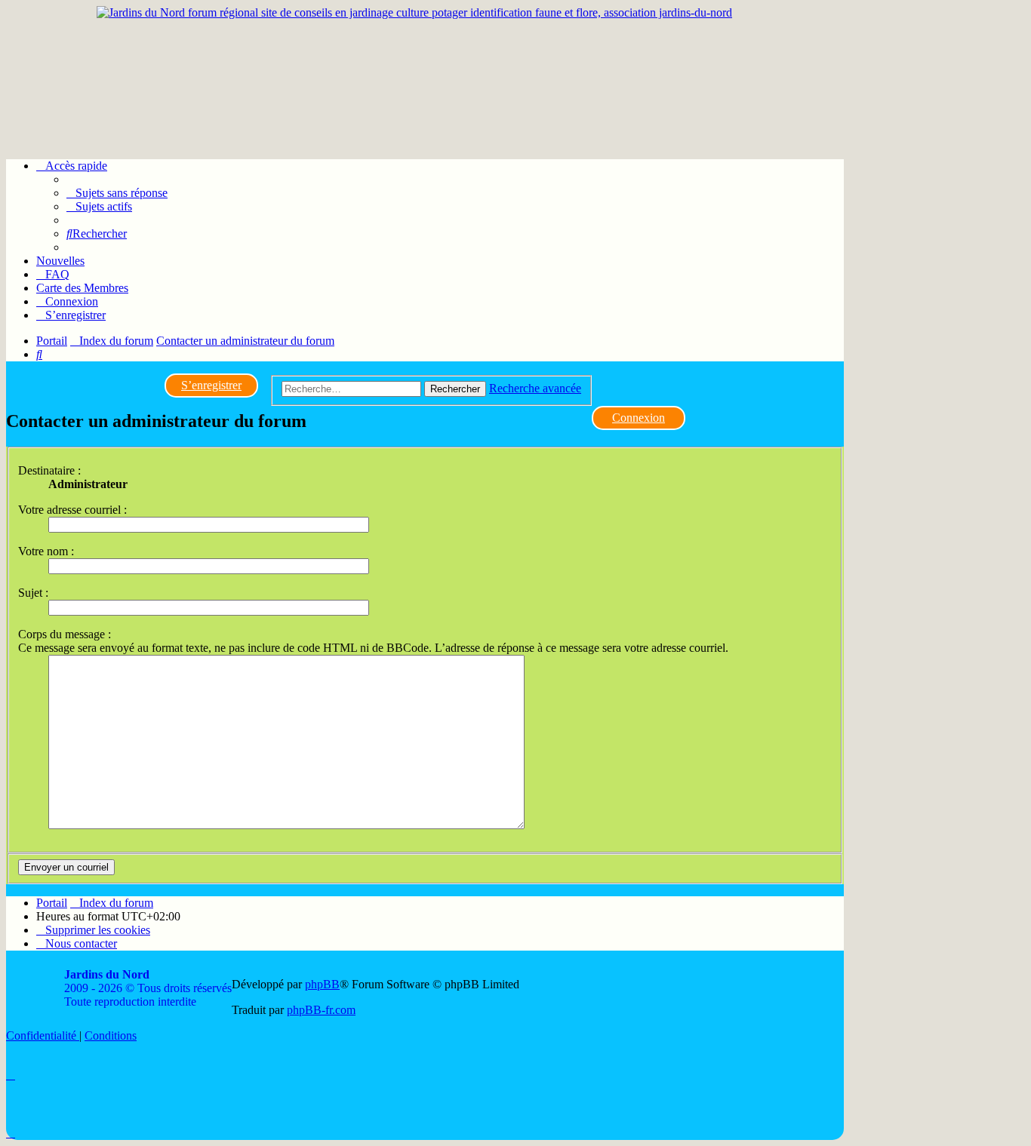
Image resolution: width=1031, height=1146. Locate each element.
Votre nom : (46, 551)
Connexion (638, 417)
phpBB (322, 984)
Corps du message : (64, 634)
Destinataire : (49, 470)
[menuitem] (117, 192)
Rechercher (455, 389)
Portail (51, 340)
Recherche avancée (535, 388)
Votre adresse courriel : (72, 509)
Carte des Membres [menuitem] (82, 287)
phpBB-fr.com (321, 1009)
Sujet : (33, 592)
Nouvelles (60, 260)
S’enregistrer (211, 385)
